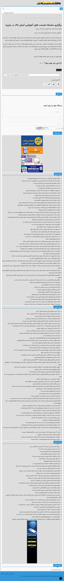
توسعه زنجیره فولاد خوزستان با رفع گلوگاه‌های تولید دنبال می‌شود (44, 338)
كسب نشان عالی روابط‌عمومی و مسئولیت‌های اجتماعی (47, 357)
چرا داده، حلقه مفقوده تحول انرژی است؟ (50, 391)
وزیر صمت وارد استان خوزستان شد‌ (51, 336)
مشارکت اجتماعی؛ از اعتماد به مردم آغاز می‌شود (48, 509)
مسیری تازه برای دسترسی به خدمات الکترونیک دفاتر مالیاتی (45, 418)
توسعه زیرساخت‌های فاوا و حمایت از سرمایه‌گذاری (48, 389)
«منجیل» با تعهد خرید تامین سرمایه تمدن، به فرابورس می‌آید (45, 396)
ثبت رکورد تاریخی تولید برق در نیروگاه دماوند (49, 459)
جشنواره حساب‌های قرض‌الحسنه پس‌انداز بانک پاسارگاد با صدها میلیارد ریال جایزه (41, 437)
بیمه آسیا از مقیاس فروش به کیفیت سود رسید (48, 468)
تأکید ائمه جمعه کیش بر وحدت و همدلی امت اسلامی (47, 287)
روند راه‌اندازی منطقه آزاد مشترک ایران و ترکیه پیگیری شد (46, 464)
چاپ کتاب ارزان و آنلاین (56, 570)
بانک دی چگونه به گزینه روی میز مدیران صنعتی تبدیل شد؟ (46, 456)
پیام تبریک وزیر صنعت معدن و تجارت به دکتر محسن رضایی (46, 502)
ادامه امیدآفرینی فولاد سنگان (53, 239)
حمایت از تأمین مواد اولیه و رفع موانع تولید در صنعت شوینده (45, 439)
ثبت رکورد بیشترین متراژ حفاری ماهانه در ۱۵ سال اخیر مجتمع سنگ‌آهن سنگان (41, 241)
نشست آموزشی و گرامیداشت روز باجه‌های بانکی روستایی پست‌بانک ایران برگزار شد (40, 263)
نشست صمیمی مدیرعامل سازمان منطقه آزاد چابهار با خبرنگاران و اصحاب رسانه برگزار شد (39, 505)
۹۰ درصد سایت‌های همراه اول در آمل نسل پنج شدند (48, 186)
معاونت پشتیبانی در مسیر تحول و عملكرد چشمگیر (48, 379)
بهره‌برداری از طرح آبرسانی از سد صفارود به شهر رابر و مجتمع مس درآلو (43, 331)
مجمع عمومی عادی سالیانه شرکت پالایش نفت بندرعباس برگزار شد (44, 485)
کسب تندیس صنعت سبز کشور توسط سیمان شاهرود (47, 195)
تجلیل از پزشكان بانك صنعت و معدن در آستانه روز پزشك (46, 410)
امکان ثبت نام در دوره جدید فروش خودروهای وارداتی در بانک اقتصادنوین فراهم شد (40, 408)
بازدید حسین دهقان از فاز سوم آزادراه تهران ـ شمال (48, 311)
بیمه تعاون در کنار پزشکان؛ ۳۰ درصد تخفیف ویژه (48, 227)
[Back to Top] (61, 578)
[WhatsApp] (53, 84)
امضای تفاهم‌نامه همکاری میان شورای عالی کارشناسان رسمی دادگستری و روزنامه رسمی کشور (38, 466)
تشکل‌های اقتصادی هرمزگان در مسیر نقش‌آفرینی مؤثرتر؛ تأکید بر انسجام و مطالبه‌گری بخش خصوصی (36, 519)
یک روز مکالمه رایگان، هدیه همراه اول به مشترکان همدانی (46, 384)
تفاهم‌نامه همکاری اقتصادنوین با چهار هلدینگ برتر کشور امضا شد (44, 372)
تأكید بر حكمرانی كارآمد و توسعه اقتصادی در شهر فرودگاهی (46, 294)
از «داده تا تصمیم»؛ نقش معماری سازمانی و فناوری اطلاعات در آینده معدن (42, 237)
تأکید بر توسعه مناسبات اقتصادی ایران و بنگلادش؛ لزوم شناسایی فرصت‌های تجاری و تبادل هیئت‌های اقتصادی (34, 217)
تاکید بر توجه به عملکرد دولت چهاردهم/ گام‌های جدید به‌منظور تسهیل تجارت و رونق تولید (38, 205)
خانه (60, 16)
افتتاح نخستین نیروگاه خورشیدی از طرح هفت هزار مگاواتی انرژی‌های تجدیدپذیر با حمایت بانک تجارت (36, 386)
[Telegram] (58, 84)
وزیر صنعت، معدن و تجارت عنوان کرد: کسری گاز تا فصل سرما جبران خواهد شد (41, 222)
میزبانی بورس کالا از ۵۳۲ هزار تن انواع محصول (49, 292)
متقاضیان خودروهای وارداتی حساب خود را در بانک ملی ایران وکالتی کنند (43, 423)
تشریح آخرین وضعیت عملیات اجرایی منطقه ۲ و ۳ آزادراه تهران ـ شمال (43, 314)
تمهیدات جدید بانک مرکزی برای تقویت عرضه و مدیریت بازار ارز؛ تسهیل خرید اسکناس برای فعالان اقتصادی (35, 251)
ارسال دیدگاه (57, 133)
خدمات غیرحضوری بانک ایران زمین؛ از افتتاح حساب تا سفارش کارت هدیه (42, 500)
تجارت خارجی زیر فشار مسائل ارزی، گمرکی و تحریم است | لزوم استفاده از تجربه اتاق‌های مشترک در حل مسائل (34, 212)
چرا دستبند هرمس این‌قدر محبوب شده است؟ (49, 449)
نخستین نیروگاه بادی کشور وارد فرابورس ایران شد (48, 290)
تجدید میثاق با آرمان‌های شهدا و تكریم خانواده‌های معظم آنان (45, 299)
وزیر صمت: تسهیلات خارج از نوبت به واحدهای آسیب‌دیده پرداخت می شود (42, 304)
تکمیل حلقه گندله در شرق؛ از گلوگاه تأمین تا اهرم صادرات (46, 488)
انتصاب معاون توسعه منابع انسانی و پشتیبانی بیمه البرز (46, 183)
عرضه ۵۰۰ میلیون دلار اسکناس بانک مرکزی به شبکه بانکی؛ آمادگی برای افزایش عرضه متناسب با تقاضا (36, 256)
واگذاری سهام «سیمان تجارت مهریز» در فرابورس (48, 435)
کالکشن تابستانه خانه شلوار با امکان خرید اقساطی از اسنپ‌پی (45, 481)
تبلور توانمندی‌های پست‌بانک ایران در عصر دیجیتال (48, 473)
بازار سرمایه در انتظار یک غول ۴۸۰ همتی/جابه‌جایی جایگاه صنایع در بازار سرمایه (41, 321)
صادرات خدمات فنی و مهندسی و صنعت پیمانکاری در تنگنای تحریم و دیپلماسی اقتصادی (39, 215)
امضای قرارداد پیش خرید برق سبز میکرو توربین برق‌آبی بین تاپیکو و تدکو (43, 381)
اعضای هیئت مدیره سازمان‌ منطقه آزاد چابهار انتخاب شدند (46, 343)
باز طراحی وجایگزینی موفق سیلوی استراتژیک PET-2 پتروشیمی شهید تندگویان (41, 360)
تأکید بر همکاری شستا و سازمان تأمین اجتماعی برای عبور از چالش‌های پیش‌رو (41, 193)
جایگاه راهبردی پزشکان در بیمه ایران (51, 420)
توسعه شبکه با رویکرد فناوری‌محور (52, 461)
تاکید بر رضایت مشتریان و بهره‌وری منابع (50, 454)
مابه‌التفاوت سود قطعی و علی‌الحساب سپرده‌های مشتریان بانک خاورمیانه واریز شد (40, 413)
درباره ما (11, 573)
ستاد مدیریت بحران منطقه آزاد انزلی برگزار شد (49, 188)
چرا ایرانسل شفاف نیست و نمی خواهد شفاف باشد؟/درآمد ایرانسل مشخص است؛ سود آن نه (38, 514)
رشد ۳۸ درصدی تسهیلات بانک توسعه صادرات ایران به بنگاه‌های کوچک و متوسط (41, 432)
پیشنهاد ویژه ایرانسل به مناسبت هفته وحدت (49, 394)
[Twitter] (49, 84)
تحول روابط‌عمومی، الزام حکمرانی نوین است (50, 451)
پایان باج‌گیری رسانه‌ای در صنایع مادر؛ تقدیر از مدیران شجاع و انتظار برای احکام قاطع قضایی (38, 340)
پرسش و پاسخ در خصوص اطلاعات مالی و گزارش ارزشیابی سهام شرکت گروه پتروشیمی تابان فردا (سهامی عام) (34, 323)
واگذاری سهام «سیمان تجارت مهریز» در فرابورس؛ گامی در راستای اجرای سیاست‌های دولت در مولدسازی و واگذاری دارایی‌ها (31, 261)
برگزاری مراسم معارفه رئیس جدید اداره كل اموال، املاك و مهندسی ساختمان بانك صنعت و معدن (37, 280)
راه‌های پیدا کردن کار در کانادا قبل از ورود (50, 353)
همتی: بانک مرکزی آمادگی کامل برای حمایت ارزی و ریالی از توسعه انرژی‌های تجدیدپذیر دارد (38, 246)
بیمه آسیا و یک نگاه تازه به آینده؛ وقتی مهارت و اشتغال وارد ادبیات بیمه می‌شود (41, 181)
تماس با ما (6, 573)
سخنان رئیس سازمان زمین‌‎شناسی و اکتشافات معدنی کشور (46, 220)
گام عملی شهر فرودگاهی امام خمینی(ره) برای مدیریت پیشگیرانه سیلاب (43, 297)
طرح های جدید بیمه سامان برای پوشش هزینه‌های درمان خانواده (45, 282)
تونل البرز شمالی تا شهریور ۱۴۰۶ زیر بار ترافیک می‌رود (47, 316)
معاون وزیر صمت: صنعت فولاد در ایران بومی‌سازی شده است (45, 224)
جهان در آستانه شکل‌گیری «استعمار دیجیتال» (49, 210)
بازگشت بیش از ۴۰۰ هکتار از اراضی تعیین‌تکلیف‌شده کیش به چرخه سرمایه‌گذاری (40, 355)
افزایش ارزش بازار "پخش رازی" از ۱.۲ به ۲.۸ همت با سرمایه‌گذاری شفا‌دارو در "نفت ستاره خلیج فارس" (36, 326)
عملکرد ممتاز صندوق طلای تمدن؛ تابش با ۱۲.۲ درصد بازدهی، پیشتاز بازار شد (42, 302)
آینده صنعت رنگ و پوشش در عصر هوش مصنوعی (48, 328)
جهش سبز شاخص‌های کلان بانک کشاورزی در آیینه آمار (47, 507)
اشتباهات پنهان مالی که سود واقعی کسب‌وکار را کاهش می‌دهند (44, 348)
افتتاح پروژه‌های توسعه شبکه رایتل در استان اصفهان (47, 369)
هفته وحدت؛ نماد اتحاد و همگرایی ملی (51, 285)
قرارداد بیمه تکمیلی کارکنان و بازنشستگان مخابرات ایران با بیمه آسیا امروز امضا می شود (39, 203)
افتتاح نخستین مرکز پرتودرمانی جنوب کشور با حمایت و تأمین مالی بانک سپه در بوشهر (39, 471)
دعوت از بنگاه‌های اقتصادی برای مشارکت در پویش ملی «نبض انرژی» (44, 208)
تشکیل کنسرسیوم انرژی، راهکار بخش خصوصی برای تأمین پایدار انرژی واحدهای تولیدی (39, 483)
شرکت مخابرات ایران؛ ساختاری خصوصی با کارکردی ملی (47, 200)
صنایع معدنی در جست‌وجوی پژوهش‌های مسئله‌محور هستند (46, 517)
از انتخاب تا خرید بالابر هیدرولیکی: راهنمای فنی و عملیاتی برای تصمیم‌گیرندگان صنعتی (39, 333)
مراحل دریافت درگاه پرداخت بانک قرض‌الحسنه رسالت (47, 493)
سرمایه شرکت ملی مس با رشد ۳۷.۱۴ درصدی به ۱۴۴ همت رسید (45, 447)
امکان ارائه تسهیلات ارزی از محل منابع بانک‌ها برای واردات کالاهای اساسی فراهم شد (40, 249)
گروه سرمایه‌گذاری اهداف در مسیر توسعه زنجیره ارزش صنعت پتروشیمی (43, 319)
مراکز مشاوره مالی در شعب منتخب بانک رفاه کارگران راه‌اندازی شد (44, 258)
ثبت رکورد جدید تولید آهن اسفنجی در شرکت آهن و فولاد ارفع (45, 229)
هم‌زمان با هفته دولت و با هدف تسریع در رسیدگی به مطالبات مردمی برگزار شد (41, 345)
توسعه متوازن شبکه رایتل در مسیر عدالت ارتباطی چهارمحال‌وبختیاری (43, 178)
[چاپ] (26, 18)
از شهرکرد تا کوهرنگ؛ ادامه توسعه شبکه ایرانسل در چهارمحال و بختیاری (43, 191)
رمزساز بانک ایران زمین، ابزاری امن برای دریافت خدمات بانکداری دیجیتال (43, 476)
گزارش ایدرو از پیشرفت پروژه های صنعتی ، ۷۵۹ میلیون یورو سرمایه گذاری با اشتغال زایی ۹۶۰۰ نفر (37, 350)
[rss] (2, 573)
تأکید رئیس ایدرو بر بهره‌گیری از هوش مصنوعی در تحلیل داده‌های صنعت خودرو (41, 406)
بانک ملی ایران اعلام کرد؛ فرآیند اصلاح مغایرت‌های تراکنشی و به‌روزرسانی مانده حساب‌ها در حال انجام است (35, 398)
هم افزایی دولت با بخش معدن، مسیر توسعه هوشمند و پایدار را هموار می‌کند (42, 234)
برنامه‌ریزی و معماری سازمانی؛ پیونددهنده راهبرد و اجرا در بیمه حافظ (44, 478)
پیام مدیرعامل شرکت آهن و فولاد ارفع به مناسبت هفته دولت (45, 232)
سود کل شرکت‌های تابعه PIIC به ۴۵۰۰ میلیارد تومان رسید (46, 198)
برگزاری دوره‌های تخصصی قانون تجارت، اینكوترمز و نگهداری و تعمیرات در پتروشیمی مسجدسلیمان (37, 367)
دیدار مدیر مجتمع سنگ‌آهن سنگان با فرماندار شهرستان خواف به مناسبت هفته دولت (39, 244)
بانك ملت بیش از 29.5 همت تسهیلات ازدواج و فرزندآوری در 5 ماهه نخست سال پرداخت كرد (38, 415)
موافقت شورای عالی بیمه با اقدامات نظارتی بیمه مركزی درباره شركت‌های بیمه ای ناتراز (40, 512)
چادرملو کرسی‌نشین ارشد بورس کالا (51, 254)
